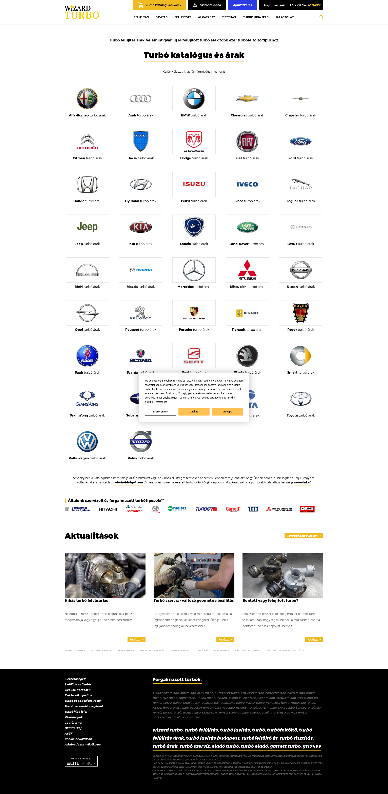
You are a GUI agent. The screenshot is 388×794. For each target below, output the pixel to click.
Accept (227, 411)
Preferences (160, 411)
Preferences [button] (161, 401)
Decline (194, 411)
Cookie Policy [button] (170, 397)
